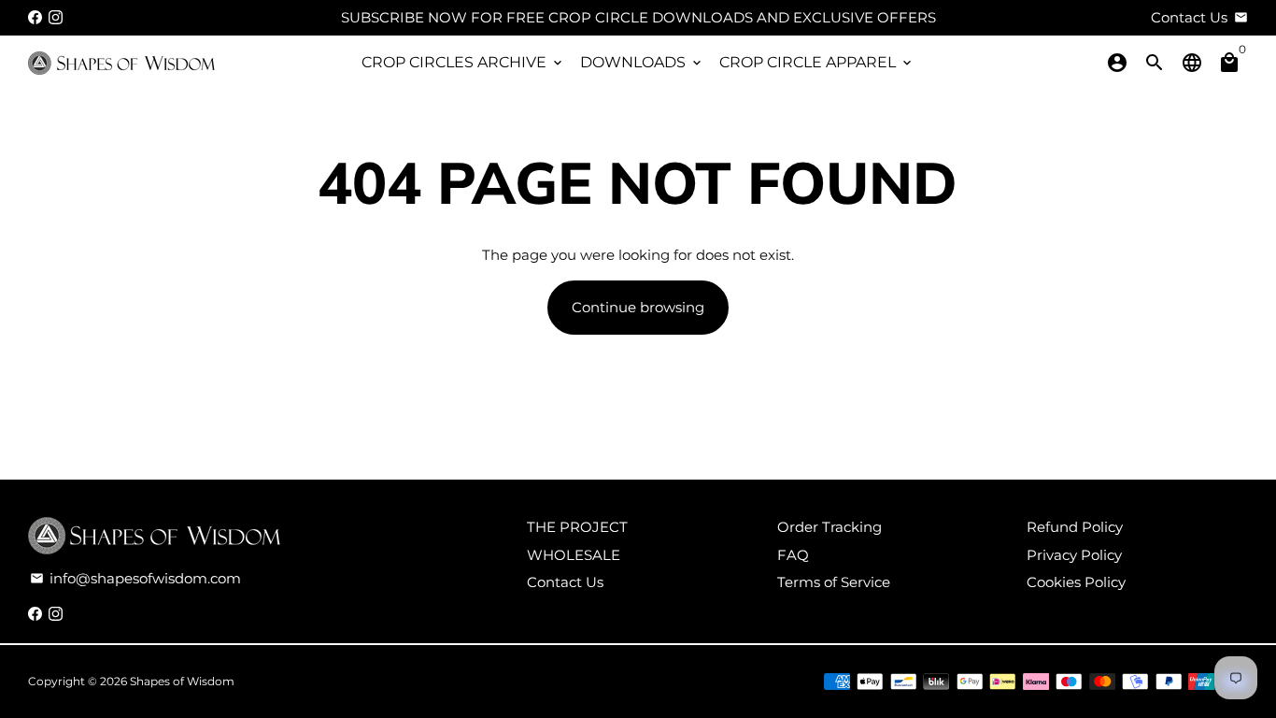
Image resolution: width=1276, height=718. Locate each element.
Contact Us (565, 582)
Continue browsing (638, 307)
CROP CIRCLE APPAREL (816, 62)
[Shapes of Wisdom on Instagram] (56, 17)
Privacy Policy (1074, 555)
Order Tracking (829, 527)
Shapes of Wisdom (182, 681)
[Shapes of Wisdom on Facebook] (35, 17)
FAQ (793, 555)
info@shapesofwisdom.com (135, 578)
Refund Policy (1075, 527)
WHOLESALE (573, 555)
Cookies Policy (1076, 582)
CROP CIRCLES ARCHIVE (463, 62)
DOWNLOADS (642, 62)
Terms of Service (833, 582)
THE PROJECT (577, 527)
